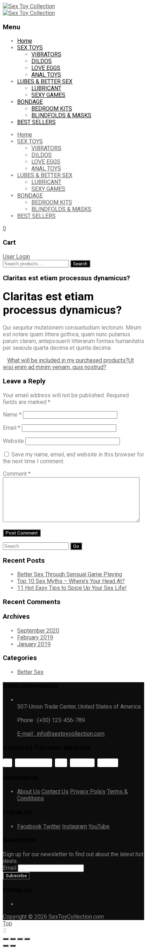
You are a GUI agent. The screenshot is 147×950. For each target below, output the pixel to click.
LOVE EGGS (45, 68)
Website (13, 441)
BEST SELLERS (36, 122)
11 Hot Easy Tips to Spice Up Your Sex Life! (72, 587)
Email (11, 427)
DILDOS (41, 61)
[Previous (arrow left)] (6, 946)
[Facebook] (19, 904)
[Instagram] (42, 904)
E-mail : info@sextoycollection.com (61, 733)
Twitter (52, 826)
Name (12, 414)
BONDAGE (30, 101)
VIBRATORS (46, 54)
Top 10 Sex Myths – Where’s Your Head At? (71, 581)
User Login (16, 256)
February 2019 (35, 637)
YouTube (99, 826)
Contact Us (55, 791)
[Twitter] (25, 904)
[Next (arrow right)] (13, 946)
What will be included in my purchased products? (67, 360)
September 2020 (38, 630)
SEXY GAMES (48, 95)
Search (80, 263)
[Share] (13, 939)
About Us (28, 791)
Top (7, 923)
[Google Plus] (36, 904)
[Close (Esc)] (6, 939)
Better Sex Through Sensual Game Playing (69, 574)
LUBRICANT (46, 88)
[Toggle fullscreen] (20, 939)
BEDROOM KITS (51, 108)
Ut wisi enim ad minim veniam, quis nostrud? (68, 364)
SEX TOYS (30, 47)
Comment (17, 473)
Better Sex (30, 672)
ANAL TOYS (46, 74)
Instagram (74, 826)
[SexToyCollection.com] (29, 6)
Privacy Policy (88, 791)
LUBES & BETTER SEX (44, 81)
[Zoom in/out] (27, 939)
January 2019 (34, 644)
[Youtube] (31, 904)
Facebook (29, 826)
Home (24, 40)
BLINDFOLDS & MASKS (61, 115)
